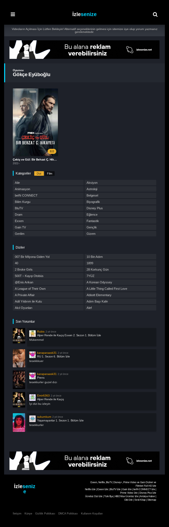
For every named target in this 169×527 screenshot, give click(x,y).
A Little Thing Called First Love (107, 288)
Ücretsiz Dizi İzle (94, 496)
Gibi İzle (128, 499)
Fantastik (93, 221)
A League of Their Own (30, 288)
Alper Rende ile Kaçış (50, 399)
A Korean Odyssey (99, 282)
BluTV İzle (115, 489)
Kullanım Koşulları (92, 513)
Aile (17, 182)
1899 (90, 263)
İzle (84, 14)
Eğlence (92, 214)
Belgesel (92, 195)
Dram (18, 214)
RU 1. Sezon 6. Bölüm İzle (53, 356)
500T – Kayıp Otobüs (29, 276)
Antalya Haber (147, 496)
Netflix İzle (90, 489)
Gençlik (92, 227)
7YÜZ (90, 276)
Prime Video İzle (128, 492)
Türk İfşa (108, 496)
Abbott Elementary (99, 295)
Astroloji (92, 189)
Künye (28, 513)
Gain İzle (126, 489)
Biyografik (93, 202)
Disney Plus (95, 208)
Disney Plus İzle (147, 492)
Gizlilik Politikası (45, 513)
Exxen (19, 221)
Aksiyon (92, 182)
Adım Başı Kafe (97, 301)
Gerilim (20, 233)
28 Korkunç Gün (98, 269)
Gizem (91, 233)
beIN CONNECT (26, 195)
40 (16, 263)
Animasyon (22, 189)
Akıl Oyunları (23, 307)
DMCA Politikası (68, 513)
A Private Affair (25, 295)
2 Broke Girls (24, 269)
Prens (41, 377)
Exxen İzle (102, 489)
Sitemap (151, 499)
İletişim (17, 513)
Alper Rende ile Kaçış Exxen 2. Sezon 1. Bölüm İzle (69, 335)
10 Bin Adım (95, 256)
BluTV (19, 208)
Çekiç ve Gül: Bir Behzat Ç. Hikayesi (37, 159)
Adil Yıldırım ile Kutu (28, 301)
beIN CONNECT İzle (144, 489)
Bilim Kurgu (22, 202)
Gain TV (20, 227)
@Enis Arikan (24, 282)
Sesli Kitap (140, 499)
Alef (89, 307)
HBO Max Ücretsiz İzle (126, 496)
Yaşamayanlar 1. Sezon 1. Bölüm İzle (60, 420)
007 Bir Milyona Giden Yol (32, 256)
